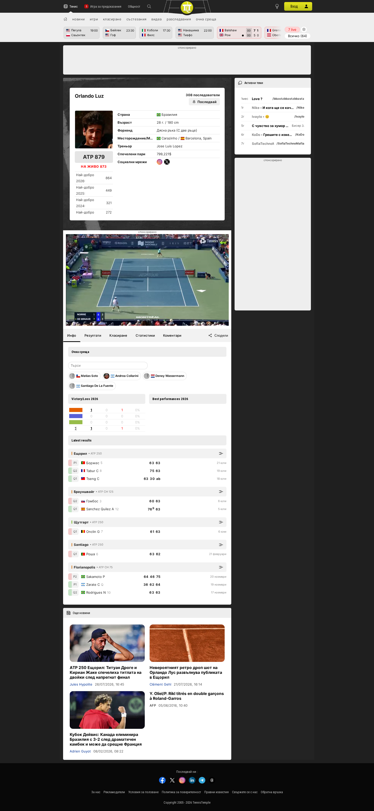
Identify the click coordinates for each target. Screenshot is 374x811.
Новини (78, 19)
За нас (95, 792)
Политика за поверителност (181, 792)
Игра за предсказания (105, 6)
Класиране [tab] (118, 335)
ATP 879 (94, 157)
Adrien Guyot (80, 751)
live (292, 29)
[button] (149, 6)
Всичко (297, 36)
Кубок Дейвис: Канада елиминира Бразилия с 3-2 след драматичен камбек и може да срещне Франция (106, 739)
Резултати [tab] (92, 335)
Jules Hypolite (81, 684)
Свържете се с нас (244, 792)
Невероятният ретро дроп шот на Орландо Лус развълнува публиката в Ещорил (186, 672)
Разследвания (179, 19)
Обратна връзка (272, 792)
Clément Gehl (160, 684)
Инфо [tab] (71, 335)
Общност (134, 6)
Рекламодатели (114, 792)
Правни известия (216, 792)
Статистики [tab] (145, 335)
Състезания (136, 19)
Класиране (112, 19)
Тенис (73, 6)
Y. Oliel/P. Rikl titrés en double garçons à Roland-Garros (187, 696)
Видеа (156, 19)
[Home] (65, 19)
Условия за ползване (143, 792)
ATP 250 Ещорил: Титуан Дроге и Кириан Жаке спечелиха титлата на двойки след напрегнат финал (105, 672)
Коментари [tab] (172, 335)
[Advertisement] (187, 61)
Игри (94, 19)
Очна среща (206, 19)
